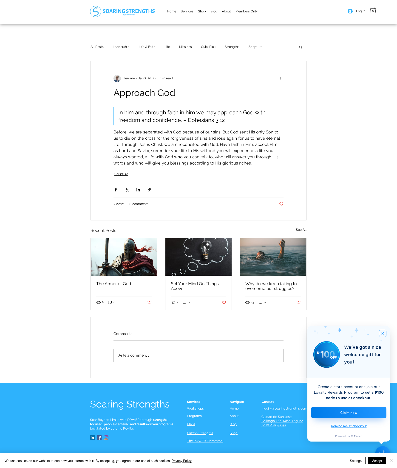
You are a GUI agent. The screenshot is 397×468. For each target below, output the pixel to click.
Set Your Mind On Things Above (195, 286)
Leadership (121, 47)
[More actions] (281, 78)
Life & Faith (147, 47)
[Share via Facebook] (115, 190)
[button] (226, 11)
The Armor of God (113, 283)
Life (167, 47)
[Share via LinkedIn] (138, 190)
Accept (377, 460)
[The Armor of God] (124, 257)
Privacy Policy (182, 460)
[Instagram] (106, 437)
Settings (356, 460)
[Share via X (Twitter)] (127, 190)
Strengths (232, 47)
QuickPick (208, 47)
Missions (185, 47)
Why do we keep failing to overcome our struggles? (271, 286)
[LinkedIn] (92, 437)
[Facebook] (99, 437)
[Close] (391, 460)
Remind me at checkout (349, 426)
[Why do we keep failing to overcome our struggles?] (273, 257)
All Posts (97, 47)
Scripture (255, 47)
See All (301, 229)
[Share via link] (149, 190)
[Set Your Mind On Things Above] (198, 257)
